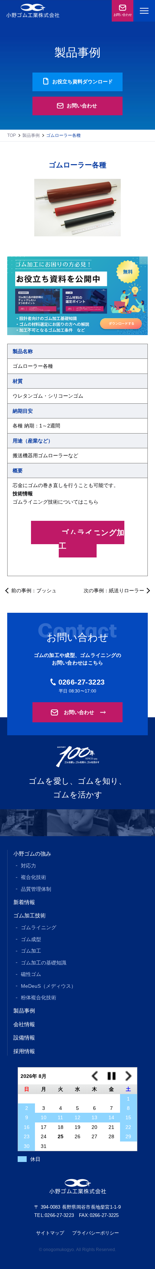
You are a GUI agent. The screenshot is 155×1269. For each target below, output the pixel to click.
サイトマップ (50, 1233)
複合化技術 (33, 877)
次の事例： (114, 590)
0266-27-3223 (81, 682)
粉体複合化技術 (38, 997)
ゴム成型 (31, 939)
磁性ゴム (31, 974)
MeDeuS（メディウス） (48, 986)
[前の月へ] (94, 1076)
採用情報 (24, 1051)
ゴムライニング (38, 927)
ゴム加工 (31, 951)
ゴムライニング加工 (91, 539)
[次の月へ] (128, 1076)
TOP (11, 135)
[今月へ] (111, 1076)
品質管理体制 (36, 889)
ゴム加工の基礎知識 (43, 962)
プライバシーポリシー (95, 1233)
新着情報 (24, 902)
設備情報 (24, 1037)
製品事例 (31, 135)
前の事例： (34, 590)
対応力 (28, 866)
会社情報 (24, 1024)
